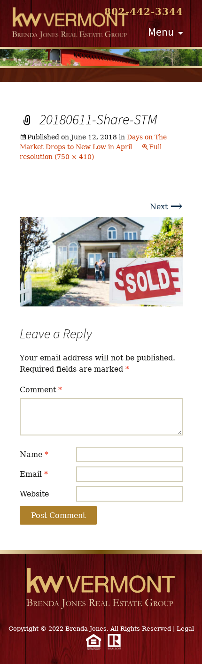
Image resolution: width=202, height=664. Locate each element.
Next (166, 206)
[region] (101, 57)
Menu (161, 31)
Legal (185, 628)
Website (34, 493)
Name (34, 454)
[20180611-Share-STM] (101, 261)
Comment (41, 389)
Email (34, 474)
